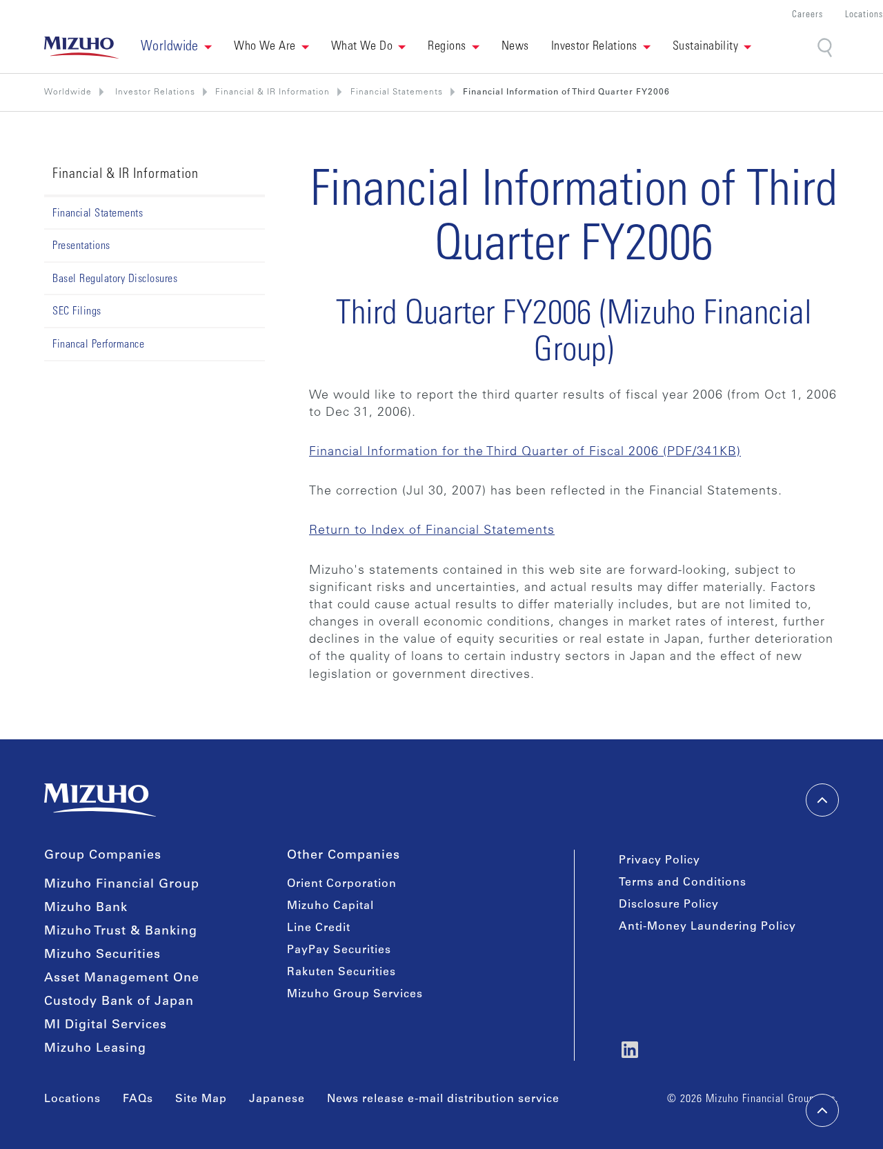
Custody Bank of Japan (119, 1002)
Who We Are (265, 47)
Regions (447, 47)
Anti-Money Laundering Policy (707, 926)
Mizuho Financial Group (121, 885)
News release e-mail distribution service (443, 1099)
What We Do (362, 47)
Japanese (277, 1099)
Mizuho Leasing (95, 1049)
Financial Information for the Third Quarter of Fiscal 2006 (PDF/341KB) (525, 452)
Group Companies (102, 856)
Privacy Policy (659, 860)
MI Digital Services (105, 1025)
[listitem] (153, 92)
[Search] (826, 47)
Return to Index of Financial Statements (432, 531)
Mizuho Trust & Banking (120, 932)
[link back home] (100, 800)
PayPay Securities (339, 950)
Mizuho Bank (86, 908)
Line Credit (318, 928)
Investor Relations (594, 47)
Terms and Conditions (682, 882)
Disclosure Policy (669, 904)
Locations (864, 15)
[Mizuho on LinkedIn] (630, 1050)
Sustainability (705, 47)
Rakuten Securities (341, 972)
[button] (176, 47)
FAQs (138, 1099)
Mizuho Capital (330, 906)
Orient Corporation (342, 884)
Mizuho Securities (102, 955)
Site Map (201, 1099)
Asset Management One (121, 978)
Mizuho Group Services (355, 994)
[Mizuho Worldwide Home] (81, 48)
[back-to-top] (822, 1110)
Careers (807, 15)
